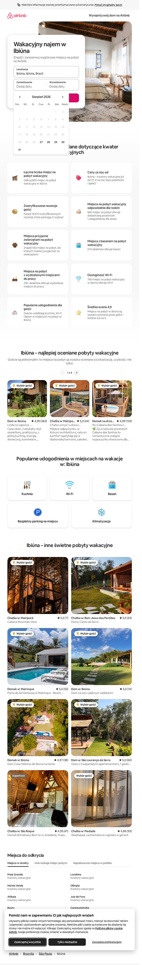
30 (63, 142)
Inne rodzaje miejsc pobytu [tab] (51, 863)
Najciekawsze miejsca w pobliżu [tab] (92, 863)
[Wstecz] (63, 373)
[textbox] (29, 86)
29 (55, 142)
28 (48, 142)
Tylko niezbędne (67, 942)
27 (41, 142)
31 (19, 149)
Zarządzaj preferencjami (106, 942)
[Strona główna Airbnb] (16, 15)
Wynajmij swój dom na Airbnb (109, 15)
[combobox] (46, 73)
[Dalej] (77, 373)
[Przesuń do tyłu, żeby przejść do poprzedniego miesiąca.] (20, 97)
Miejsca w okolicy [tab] (18, 863)
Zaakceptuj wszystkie (27, 942)
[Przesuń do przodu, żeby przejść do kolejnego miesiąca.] (62, 97)
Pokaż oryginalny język (108, 4)
